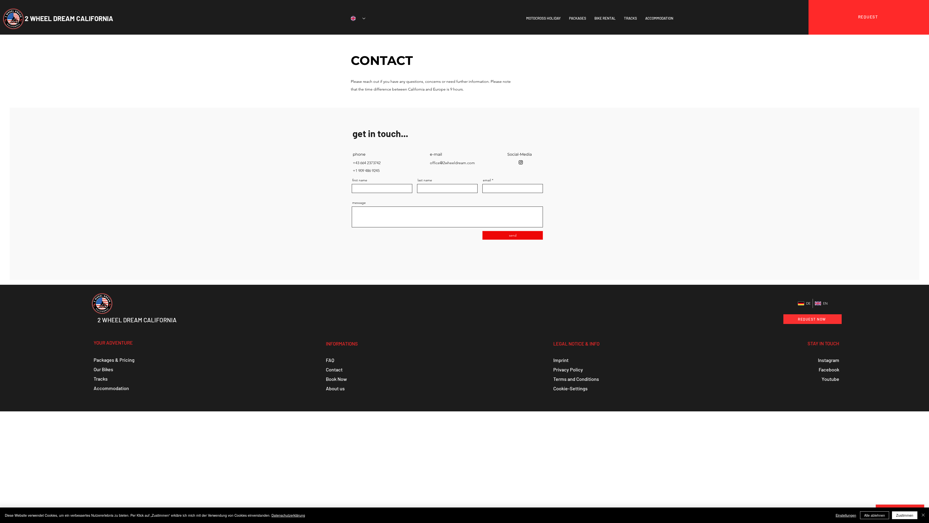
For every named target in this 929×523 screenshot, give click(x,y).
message (359, 202)
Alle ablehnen (874, 515)
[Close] (923, 515)
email (487, 180)
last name (425, 180)
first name (359, 180)
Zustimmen (904, 515)
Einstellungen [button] (846, 515)
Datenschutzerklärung (288, 515)
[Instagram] (521, 162)
